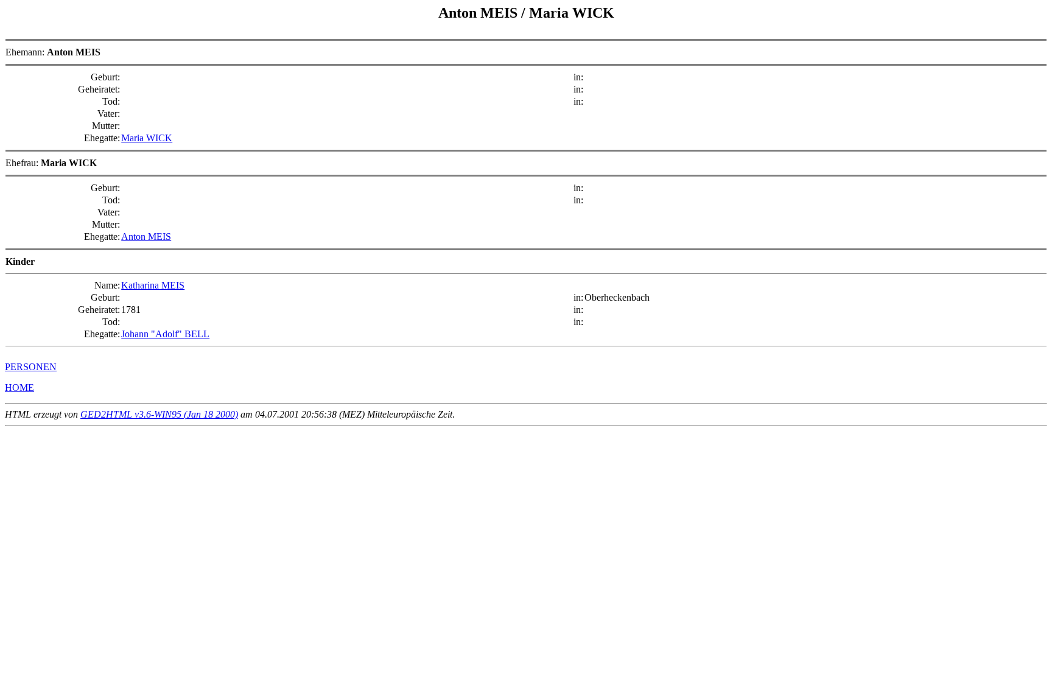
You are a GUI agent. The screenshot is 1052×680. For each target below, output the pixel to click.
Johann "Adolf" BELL (165, 334)
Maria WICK (146, 138)
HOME (19, 387)
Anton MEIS (146, 236)
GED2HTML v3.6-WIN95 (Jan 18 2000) (159, 414)
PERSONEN (31, 367)
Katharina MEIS (152, 285)
